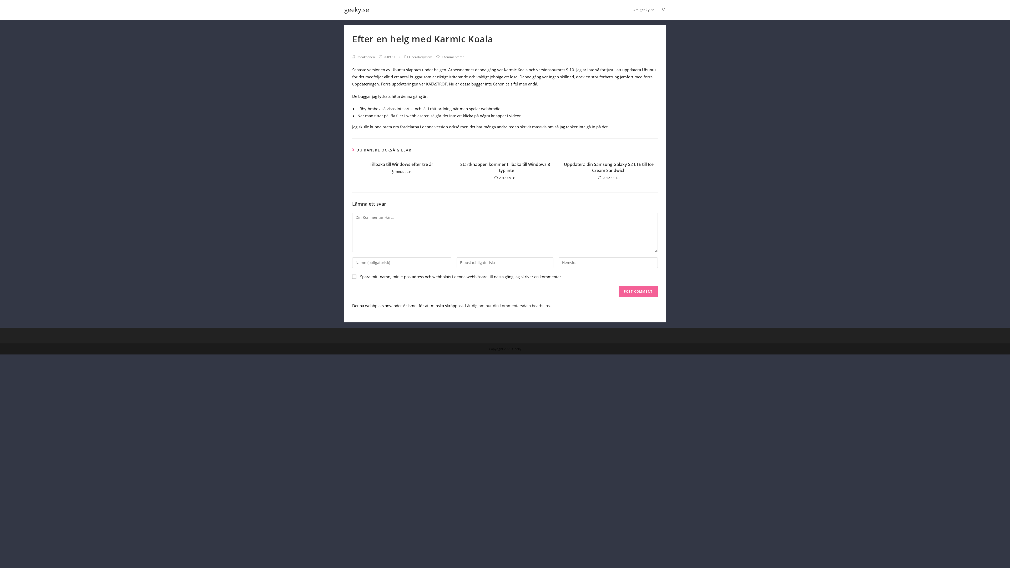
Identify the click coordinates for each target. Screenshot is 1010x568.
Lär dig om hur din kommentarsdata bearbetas (507, 305)
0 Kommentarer (452, 57)
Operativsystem (420, 57)
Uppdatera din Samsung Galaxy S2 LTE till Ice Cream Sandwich (609, 167)
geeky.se (356, 9)
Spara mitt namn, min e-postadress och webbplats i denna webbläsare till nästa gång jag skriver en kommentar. (461, 276)
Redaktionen (366, 57)
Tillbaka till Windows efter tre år (401, 164)
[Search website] (664, 9)
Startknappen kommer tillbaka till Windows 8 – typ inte (505, 167)
